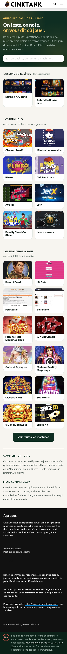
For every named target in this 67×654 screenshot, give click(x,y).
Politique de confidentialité (16, 551)
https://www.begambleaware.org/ (41, 603)
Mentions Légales (12, 548)
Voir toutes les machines (33, 437)
